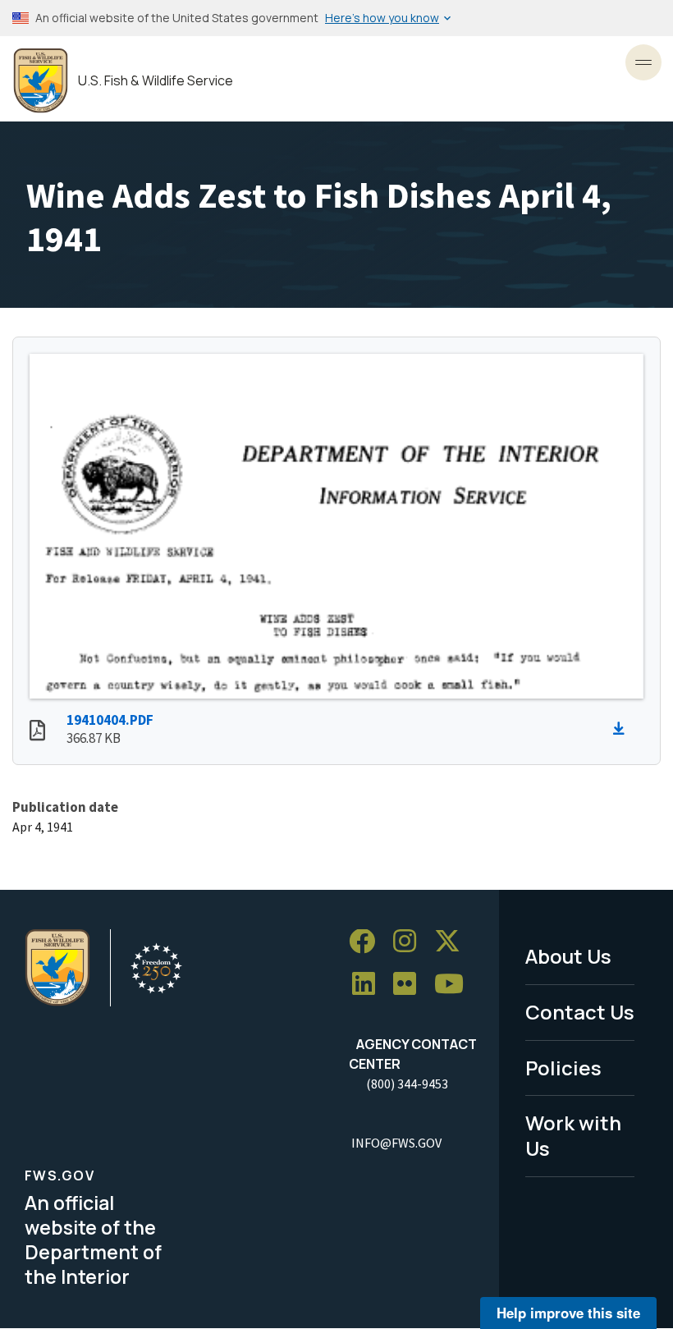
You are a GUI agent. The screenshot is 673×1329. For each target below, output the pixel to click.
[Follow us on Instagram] (410, 942)
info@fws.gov (396, 1142)
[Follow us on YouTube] (454, 984)
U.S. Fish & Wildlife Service (155, 80)
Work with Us (573, 1135)
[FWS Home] (40, 80)
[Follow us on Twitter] (453, 942)
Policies (563, 1067)
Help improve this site (568, 1312)
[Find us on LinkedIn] (369, 984)
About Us (568, 955)
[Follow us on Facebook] (368, 942)
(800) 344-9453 (407, 1083)
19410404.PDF (109, 720)
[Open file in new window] (37, 732)
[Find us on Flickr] (410, 984)
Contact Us (579, 1011)
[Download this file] (622, 729)
